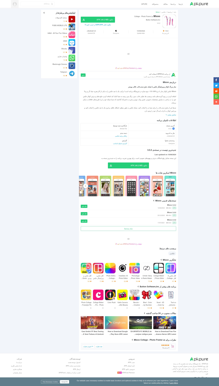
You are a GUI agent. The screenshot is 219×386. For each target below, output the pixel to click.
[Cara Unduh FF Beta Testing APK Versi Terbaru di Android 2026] (92, 322)
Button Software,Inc (153, 20)
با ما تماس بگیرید (16, 366)
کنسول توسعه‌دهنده (74, 362)
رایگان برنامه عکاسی (121, 136)
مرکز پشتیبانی (17, 373)
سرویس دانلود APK (128, 369)
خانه (175, 12)
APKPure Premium (128, 373)
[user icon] (15, 4)
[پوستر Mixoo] (170, 186)
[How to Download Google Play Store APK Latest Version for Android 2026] (116, 322)
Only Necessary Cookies (50, 382)
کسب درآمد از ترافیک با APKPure (69, 373)
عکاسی (163, 12)
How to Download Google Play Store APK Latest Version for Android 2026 (118, 332)
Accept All (64, 382)
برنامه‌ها (170, 12)
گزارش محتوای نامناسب (120, 143)
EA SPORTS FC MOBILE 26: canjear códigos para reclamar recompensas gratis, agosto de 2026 (141, 332)
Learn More (173, 383)
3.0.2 (169, 129)
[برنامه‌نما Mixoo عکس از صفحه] (157, 186)
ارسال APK (76, 369)
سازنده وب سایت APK (73, 366)
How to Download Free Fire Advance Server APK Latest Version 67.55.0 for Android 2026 (165, 332)
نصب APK (131, 362)
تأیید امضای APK (129, 366)
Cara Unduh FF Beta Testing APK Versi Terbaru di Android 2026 (92, 332)
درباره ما (19, 362)
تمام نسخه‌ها (128, 228)
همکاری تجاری (17, 369)
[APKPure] (199, 4)
